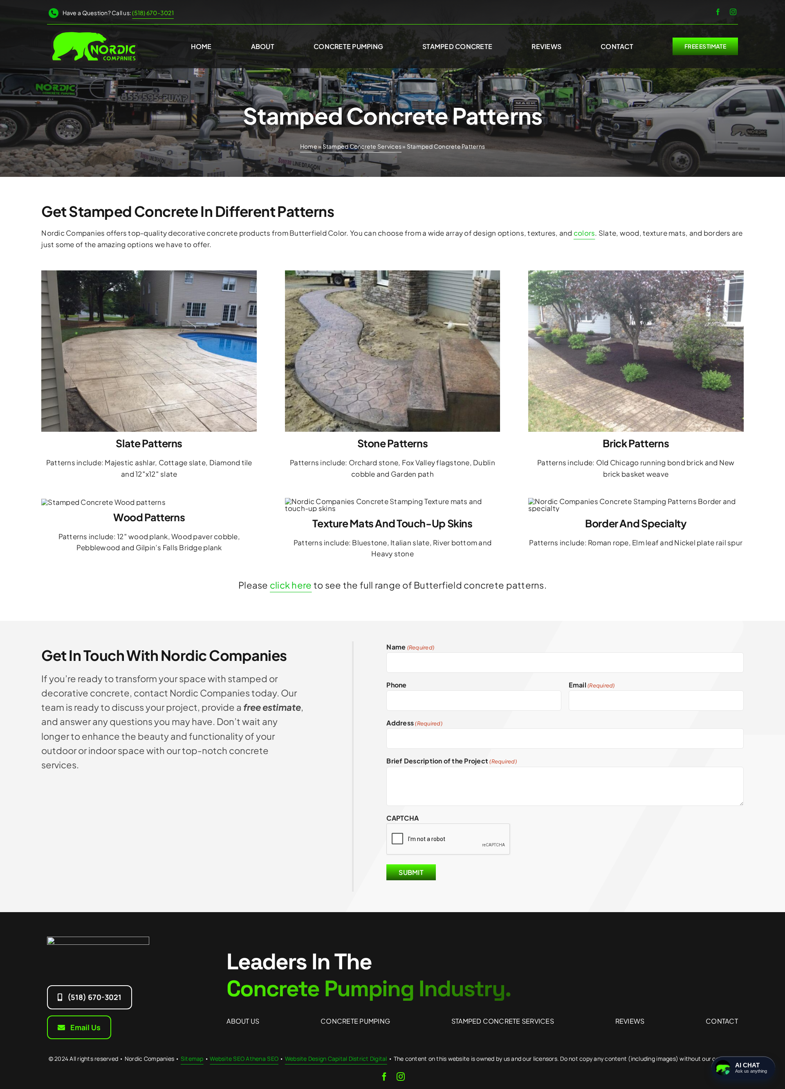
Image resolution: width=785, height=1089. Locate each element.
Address (414, 723)
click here (291, 585)
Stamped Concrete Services (362, 146)
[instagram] (733, 12)
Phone (396, 685)
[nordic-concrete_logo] (94, 31)
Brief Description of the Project (451, 760)
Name (410, 647)
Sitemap (192, 1058)
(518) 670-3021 (153, 12)
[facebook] (718, 12)
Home (308, 146)
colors (584, 232)
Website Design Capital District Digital (336, 1058)
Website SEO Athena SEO (244, 1058)
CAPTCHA (402, 818)
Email (592, 685)
